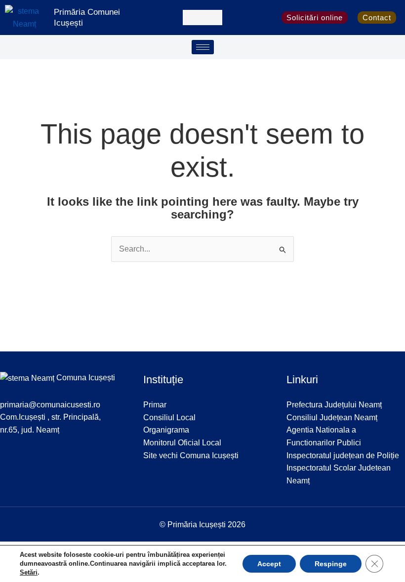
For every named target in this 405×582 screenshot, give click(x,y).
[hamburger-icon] (203, 47)
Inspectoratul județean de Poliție (342, 455)
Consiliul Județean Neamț (331, 417)
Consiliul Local (169, 417)
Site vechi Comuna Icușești (191, 455)
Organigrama (166, 430)
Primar (154, 404)
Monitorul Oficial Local (182, 442)
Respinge (331, 564)
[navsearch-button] (202, 17)
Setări (29, 572)
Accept (269, 564)
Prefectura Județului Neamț (334, 404)
